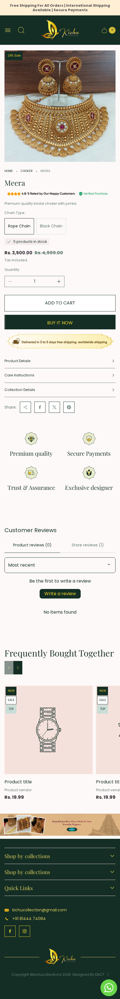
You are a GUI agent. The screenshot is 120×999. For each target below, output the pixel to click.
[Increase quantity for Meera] (59, 281)
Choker (27, 171)
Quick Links (18, 887)
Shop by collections (27, 856)
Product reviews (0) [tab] (32, 545)
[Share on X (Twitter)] (54, 407)
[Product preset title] (48, 730)
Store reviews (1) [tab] (88, 545)
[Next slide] (17, 667)
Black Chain (51, 226)
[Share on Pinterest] (69, 407)
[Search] (21, 30)
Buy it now (60, 323)
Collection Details (19, 389)
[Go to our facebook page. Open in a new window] (10, 931)
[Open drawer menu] (8, 30)
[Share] (25, 407)
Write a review (60, 593)
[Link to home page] (60, 957)
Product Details (17, 360)
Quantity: (12, 269)
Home (8, 171)
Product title (18, 782)
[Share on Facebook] (39, 407)
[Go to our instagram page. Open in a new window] (24, 931)
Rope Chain (19, 226)
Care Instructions (19, 375)
